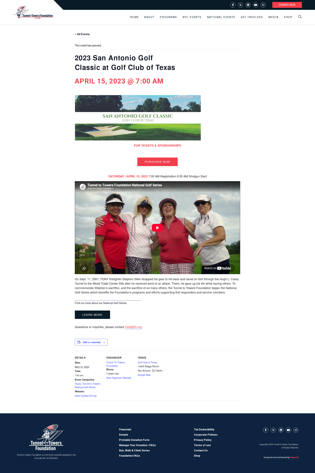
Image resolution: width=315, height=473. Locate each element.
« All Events (82, 34)
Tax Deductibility (204, 429)
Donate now (287, 4)
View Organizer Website (118, 377)
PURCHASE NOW (157, 162)
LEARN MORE (92, 315)
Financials (125, 429)
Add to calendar (92, 342)
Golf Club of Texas (147, 362)
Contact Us (201, 450)
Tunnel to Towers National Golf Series (87, 385)
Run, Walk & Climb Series (134, 450)
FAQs (152, 445)
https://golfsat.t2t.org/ (86, 395)
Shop (288, 17)
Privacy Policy (202, 440)
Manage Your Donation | (134, 445)
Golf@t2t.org (133, 327)
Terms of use (202, 445)
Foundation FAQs (129, 455)
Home (134, 17)
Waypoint (294, 457)
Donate (123, 434)
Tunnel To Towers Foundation (115, 364)
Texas (78, 383)
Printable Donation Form (134, 440)
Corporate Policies (206, 434)
